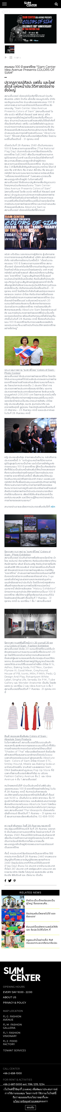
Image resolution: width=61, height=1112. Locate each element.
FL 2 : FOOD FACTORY (10, 1043)
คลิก (53, 506)
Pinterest (14, 880)
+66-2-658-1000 (12, 1073)
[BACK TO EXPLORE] (5, 12)
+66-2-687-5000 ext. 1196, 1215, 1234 (24, 1084)
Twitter (10, 880)
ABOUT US (9, 997)
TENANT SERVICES (14, 1050)
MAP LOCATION (13, 1011)
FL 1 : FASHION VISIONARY (11, 1034)
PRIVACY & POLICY (14, 1002)
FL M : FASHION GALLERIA (12, 1026)
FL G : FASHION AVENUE (12, 1018)
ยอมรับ (30, 1107)
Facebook (5, 880)
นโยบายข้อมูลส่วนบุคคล (26, 1101)
